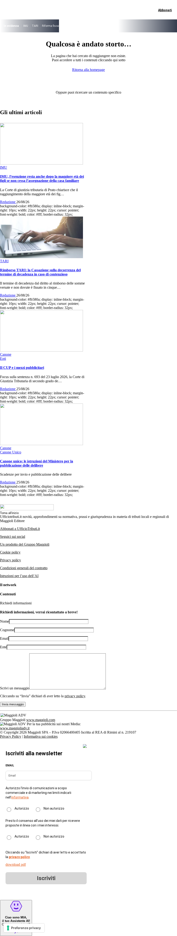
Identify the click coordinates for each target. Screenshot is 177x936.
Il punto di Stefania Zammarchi (136, 26)
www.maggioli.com (40, 720)
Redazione (8, 202)
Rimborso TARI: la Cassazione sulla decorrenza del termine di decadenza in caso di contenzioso (40, 272)
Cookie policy (10, 552)
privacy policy (75, 696)
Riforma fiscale (51, 26)
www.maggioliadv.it (15, 728)
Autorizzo (22, 808)
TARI (35, 26)
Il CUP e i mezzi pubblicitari (22, 368)
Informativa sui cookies (41, 736)
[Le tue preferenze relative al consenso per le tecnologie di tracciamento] (24, 928)
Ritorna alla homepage (88, 70)
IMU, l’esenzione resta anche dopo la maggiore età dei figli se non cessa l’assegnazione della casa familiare (42, 178)
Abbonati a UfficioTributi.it (20, 529)
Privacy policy (10, 560)
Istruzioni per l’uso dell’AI (19, 576)
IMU (25, 26)
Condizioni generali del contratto (23, 568)
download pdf (16, 864)
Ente (3, 647)
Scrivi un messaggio (14, 688)
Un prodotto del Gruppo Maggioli (24, 544)
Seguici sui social (12, 536)
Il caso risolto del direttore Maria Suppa (89, 26)
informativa (20, 797)
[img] (85, 746)
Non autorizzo (54, 808)
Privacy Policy (10, 736)
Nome (4, 621)
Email (4, 638)
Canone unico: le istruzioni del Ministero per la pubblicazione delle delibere (36, 463)
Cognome (7, 630)
